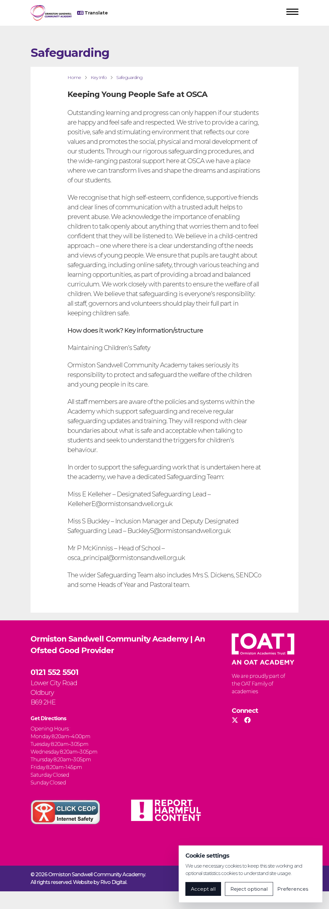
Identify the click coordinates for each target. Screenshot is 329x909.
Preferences (292, 889)
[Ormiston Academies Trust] (263, 649)
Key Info (99, 77)
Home (74, 77)
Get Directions (48, 718)
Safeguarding (129, 77)
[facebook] (247, 720)
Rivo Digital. (113, 882)
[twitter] (235, 720)
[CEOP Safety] (65, 812)
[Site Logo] (54, 13)
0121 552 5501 (54, 672)
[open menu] (292, 13)
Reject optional (249, 889)
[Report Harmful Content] (166, 810)
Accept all (203, 889)
